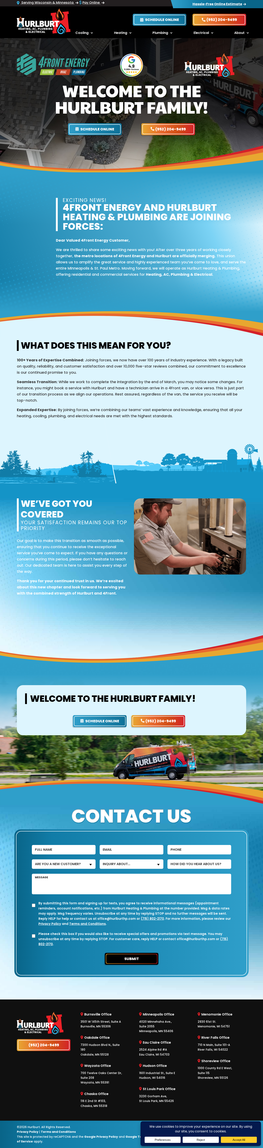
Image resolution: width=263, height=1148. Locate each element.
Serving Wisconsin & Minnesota (47, 2)
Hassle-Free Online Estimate (217, 4)
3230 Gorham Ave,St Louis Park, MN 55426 (157, 1095)
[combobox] (64, 864)
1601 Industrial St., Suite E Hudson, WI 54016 (157, 1071)
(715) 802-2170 (152, 918)
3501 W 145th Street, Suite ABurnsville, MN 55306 (101, 1020)
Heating (120, 32)
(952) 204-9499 (221, 19)
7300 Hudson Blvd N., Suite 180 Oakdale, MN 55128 (100, 1045)
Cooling (82, 32)
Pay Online (91, 2)
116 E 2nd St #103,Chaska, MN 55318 (94, 1099)
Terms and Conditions (87, 924)
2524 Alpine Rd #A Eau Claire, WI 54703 (155, 1048)
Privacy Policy (49, 924)
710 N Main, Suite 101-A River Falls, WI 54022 (214, 1043)
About (239, 32)
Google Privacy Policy (101, 1136)
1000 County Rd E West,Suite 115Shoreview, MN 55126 (215, 1069)
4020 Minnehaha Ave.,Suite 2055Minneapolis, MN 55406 (156, 1022)
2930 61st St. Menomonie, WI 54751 (215, 1020)
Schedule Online (161, 19)
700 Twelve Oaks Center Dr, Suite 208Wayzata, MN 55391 (101, 1074)
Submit (131, 958)
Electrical (201, 32)
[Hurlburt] (43, 20)
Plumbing (160, 32)
